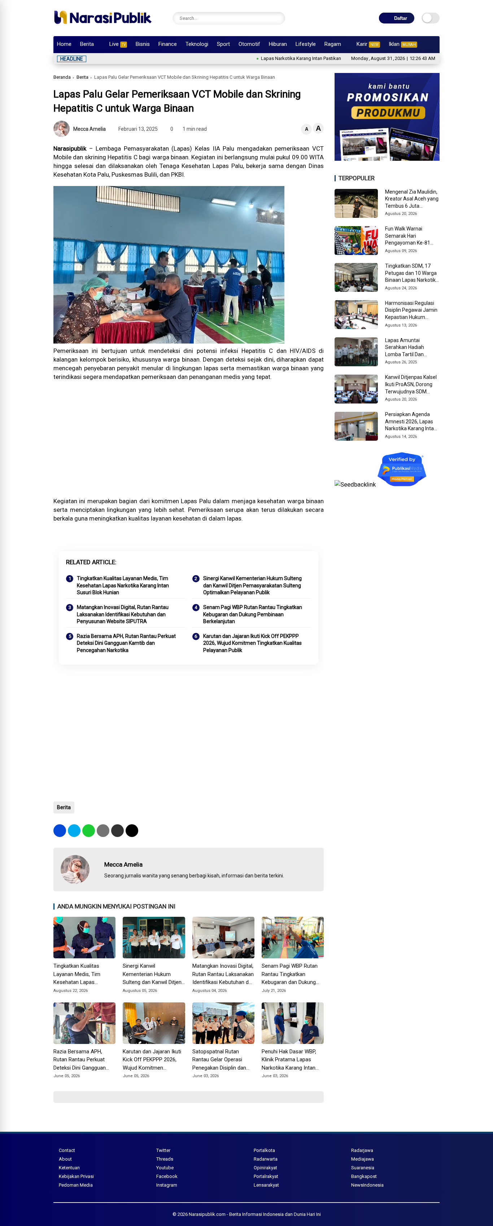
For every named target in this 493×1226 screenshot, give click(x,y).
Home (64, 44)
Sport (223, 44)
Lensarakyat (266, 1185)
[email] (117, 830)
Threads (164, 1159)
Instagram (166, 1185)
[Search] (278, 18)
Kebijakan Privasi (76, 1176)
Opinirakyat (265, 1167)
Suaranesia (362, 1167)
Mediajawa (362, 1159)
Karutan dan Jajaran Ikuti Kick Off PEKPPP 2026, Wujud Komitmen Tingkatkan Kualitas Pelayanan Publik (252, 643)
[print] (103, 830)
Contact (67, 1150)
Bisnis (143, 44)
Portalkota (264, 1150)
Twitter (163, 1150)
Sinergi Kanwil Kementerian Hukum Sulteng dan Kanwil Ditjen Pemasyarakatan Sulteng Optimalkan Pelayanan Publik (252, 585)
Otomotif (249, 44)
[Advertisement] (188, 438)
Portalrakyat (266, 1176)
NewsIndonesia (367, 1185)
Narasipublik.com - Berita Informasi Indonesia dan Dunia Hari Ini (255, 1214)
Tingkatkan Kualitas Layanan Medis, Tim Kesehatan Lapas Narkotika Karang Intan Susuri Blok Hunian (123, 585)
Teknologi (197, 44)
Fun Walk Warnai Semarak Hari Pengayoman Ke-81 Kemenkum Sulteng (407, 236)
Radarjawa (362, 1150)
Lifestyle (306, 44)
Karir (368, 44)
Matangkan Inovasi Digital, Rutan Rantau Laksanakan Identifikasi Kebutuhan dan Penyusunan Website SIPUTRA (123, 614)
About (65, 1159)
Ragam (332, 44)
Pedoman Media (76, 1185)
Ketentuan (69, 1167)
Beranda (62, 77)
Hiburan (278, 44)
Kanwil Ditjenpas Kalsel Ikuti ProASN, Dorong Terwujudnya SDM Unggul (411, 384)
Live (117, 44)
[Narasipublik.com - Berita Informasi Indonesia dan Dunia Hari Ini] (102, 26)
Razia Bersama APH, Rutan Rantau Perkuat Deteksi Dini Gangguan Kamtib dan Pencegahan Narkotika (126, 643)
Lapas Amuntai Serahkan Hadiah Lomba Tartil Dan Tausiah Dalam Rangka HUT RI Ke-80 (411, 347)
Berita (87, 44)
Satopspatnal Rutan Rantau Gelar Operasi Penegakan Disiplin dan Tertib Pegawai (219, 1060)
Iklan (402, 44)
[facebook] (59, 830)
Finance (167, 44)
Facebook (167, 1176)
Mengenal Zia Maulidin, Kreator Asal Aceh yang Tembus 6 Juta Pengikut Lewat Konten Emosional (412, 199)
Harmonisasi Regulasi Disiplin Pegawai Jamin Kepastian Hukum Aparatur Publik (411, 310)
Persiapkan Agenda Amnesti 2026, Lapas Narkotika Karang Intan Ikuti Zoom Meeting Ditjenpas (411, 421)
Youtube (165, 1167)
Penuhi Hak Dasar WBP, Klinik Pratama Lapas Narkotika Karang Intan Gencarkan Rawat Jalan (289, 1060)
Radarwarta (266, 1159)
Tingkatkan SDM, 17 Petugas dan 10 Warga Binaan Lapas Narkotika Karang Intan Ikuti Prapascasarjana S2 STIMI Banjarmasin (412, 273)
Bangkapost (364, 1176)
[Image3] (387, 158)
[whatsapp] (88, 830)
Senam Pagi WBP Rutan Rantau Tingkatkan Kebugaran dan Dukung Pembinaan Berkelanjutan (252, 614)
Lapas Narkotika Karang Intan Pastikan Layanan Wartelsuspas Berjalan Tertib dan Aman (323, 58)
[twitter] (74, 830)
